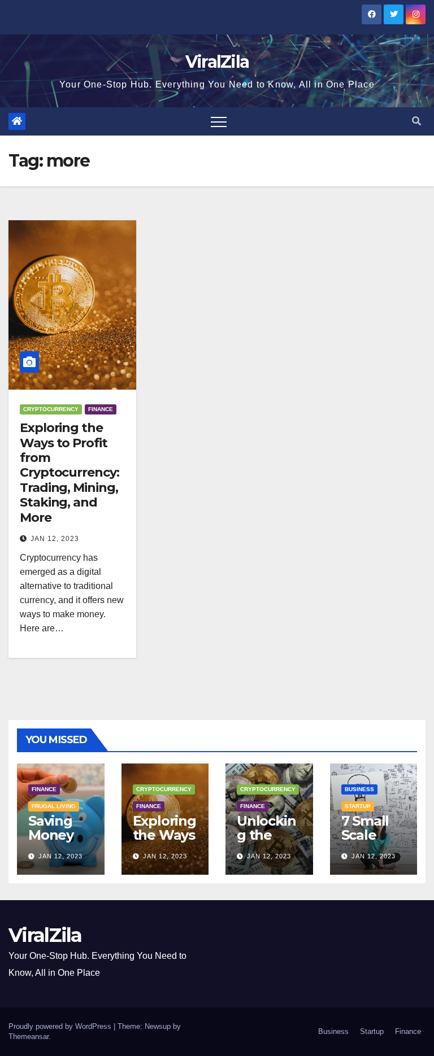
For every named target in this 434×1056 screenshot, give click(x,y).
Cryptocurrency (51, 409)
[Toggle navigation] (218, 121)
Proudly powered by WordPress (61, 1026)
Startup (358, 806)
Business (359, 789)
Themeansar (28, 1036)
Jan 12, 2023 (55, 539)
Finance (100, 409)
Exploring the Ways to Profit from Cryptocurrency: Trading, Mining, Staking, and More (69, 472)
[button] (416, 121)
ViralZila (217, 61)
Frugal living (54, 806)
